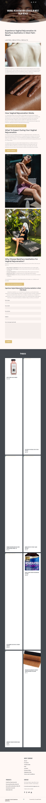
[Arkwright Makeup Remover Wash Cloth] (13, 695)
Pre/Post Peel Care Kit (11, 782)
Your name (7, 300)
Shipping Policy (27, 772)
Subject (6, 316)
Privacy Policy (27, 770)
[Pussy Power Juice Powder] (13, 366)
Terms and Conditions (29, 774)
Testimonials (27, 764)
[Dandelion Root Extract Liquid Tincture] (32, 500)
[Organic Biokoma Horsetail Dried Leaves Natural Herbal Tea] (13, 500)
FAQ (25, 766)
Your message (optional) (10, 322)
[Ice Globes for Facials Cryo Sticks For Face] (32, 402)
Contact (26, 768)
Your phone (7, 311)
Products (26, 762)
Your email (7, 305)
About (25, 760)
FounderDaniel (38, 799)
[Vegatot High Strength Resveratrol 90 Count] (32, 561)
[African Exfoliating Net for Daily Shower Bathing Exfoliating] (32, 659)
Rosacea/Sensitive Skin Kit (12, 784)
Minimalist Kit (9, 789)
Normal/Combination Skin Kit (13, 786)
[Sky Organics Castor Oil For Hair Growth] (13, 597)
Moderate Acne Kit (10, 788)
